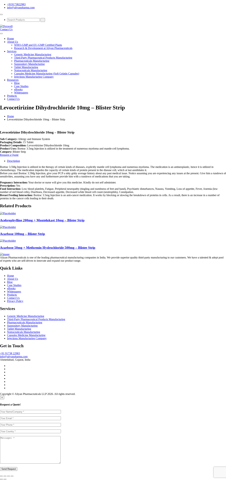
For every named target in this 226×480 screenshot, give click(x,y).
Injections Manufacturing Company (34, 76)
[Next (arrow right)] (5, 479)
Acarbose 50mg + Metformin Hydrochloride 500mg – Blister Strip (47, 247)
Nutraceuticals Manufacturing (30, 70)
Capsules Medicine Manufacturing (26, 335)
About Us (12, 41)
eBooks (18, 89)
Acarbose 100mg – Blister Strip (22, 234)
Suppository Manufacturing (29, 63)
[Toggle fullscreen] (8, 476)
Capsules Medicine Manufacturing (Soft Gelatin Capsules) (46, 73)
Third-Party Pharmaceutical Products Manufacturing (43, 57)
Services (11, 51)
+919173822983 (16, 4)
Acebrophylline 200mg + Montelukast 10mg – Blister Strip (42, 220)
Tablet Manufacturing (26, 67)
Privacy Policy (15, 301)
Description (13, 160)
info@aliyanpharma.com (21, 7)
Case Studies (21, 86)
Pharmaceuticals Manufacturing (31, 60)
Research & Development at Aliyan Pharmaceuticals (43, 48)
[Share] (5, 476)
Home (10, 38)
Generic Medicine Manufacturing (32, 54)
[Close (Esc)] (1, 476)
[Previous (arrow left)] (1, 479)
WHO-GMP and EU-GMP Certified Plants (38, 44)
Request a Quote (9, 154)
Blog (17, 83)
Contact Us (6, 29)
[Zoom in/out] (12, 476)
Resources (13, 79)
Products (12, 95)
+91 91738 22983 (10, 353)
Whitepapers (21, 92)
